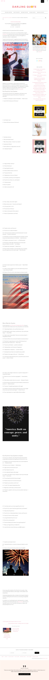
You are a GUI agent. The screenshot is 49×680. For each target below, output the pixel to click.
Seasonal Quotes (40, 12)
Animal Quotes (32, 12)
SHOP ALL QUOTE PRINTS (24, 674)
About (3, 656)
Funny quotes (16, 12)
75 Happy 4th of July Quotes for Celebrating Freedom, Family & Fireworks (39, 79)
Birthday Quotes (24, 12)
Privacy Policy (45, 658)
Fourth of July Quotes (8, 17)
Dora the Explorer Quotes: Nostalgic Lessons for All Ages (18, 623)
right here (40, 51)
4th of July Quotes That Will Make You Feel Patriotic (15, 630)
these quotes (20, 601)
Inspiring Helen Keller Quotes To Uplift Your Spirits (12, 621)
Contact (6, 656)
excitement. (5, 34)
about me (34, 50)
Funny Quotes (17, 656)
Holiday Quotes (8, 12)
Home (3, 17)
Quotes (19, 21)
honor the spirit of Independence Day (17, 325)
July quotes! (21, 88)
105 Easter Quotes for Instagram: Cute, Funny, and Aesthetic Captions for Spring (39, 96)
